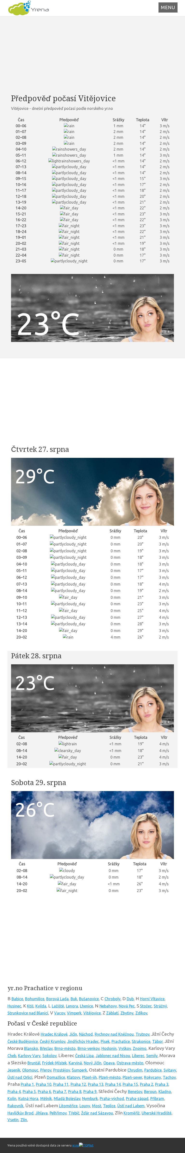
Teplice (109, 1106)
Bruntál (33, 1063)
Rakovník (15, 1106)
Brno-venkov (88, 1048)
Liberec (138, 1055)
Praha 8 (74, 1091)
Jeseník (13, 1070)
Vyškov (125, 1048)
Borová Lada (57, 999)
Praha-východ (112, 1098)
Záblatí (112, 1013)
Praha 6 (44, 1091)
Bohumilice (34, 999)
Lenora (72, 1006)
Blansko (31, 1048)
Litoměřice (68, 1106)
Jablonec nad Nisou (113, 1055)
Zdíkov (141, 1013)
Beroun (150, 1091)
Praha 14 (113, 1084)
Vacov (59, 1013)
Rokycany (152, 1077)
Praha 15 (130, 1084)
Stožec (146, 1006)
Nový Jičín (92, 1063)
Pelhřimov (58, 1113)
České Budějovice (22, 1041)
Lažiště (58, 1006)
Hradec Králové (54, 1034)
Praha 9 (90, 1091)
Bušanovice (89, 999)
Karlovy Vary (29, 1055)
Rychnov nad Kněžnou (114, 1034)
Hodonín (109, 1048)
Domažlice (56, 1077)
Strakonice (141, 1041)
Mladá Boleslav (67, 1098)
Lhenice (86, 1006)
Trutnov (142, 1034)
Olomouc (30, 1070)
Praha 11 (61, 1084)
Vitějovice (92, 1013)
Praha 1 (27, 1084)
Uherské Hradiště (157, 1113)
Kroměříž (132, 1113)
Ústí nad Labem (131, 1106)
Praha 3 (161, 1084)
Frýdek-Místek (54, 1063)
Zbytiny (126, 1013)
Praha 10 (43, 1084)
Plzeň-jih (89, 1077)
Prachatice (121, 1041)
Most (96, 1106)
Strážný (160, 1006)
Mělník (46, 1098)
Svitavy (170, 1070)
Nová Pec (127, 1006)
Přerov (45, 1070)
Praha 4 (14, 1091)
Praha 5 (29, 1091)
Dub (130, 999)
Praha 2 (146, 1084)
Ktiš (30, 1006)
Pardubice (153, 1070)
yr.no (75, 1145)
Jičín (73, 1034)
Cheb (11, 1055)
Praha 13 (95, 1084)
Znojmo (139, 1048)
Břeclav (46, 1048)
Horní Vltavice (152, 999)
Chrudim (134, 1070)
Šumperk (79, 1070)
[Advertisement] (92, 55)
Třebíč (73, 1113)
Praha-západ (137, 1098)
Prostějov (61, 1070)
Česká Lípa (84, 1055)
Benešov (135, 1091)
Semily (152, 1055)
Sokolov (49, 1055)
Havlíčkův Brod (20, 1113)
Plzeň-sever (132, 1077)
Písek (105, 1041)
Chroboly (112, 999)
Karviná (75, 1063)
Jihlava (41, 1113)
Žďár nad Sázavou (97, 1113)
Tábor (157, 1041)
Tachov (169, 1077)
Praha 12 (78, 1084)
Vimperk (74, 1013)
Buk (74, 999)
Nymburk (90, 1098)
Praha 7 (59, 1091)
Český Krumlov (52, 1041)
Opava (109, 1063)
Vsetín (13, 1120)
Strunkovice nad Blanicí (27, 1013)
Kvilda (40, 1006)
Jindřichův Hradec (83, 1041)
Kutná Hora (28, 1098)
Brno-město (65, 1048)
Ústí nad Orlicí (19, 1077)
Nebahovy (108, 1006)
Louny (84, 1106)
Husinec (14, 1006)
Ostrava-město (130, 1063)
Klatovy (73, 1077)
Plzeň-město (110, 1077)
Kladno (165, 1091)
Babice (17, 999)
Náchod (86, 1034)
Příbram (157, 1098)
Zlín (23, 1120)
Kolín (11, 1098)
